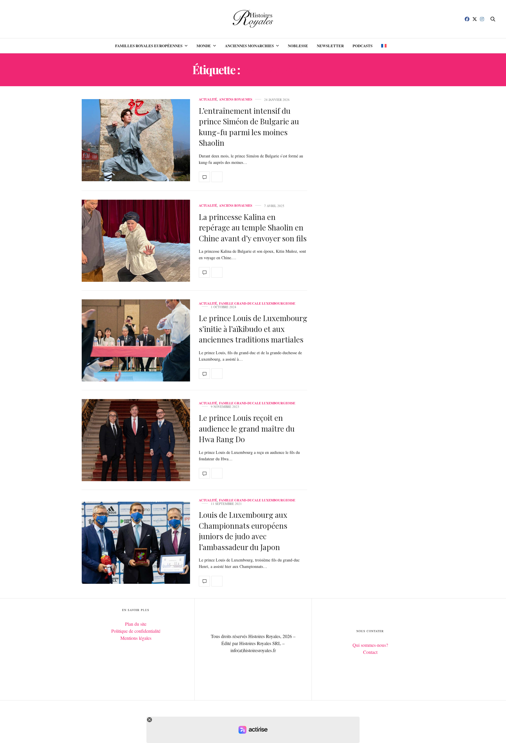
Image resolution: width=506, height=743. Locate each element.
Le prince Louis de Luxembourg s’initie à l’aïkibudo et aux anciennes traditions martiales (253, 329)
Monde (203, 45)
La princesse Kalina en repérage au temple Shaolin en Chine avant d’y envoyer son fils (253, 227)
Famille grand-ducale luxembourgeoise (257, 303)
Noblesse (298, 45)
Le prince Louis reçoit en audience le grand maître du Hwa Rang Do (247, 428)
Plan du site (135, 624)
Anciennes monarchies (249, 45)
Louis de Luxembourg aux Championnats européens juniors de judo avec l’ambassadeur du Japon (243, 531)
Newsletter (330, 45)
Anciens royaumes (235, 99)
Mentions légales (135, 638)
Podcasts (362, 45)
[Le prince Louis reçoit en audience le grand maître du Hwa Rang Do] (136, 440)
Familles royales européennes (148, 45)
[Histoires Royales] (253, 19)
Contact (370, 652)
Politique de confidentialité (135, 631)
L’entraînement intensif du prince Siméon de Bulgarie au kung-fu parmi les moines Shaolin (249, 127)
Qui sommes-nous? (370, 645)
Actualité (208, 99)
